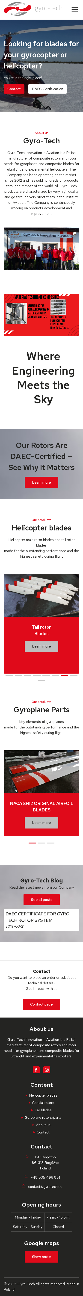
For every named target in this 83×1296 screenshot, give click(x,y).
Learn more (41, 482)
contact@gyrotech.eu (45, 1186)
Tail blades (43, 1110)
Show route (41, 1256)
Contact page (41, 1004)
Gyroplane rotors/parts (43, 1117)
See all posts (41, 899)
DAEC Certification (47, 88)
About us (43, 1124)
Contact (14, 88)
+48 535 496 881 (45, 1177)
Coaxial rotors (43, 1102)
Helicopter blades (43, 1095)
